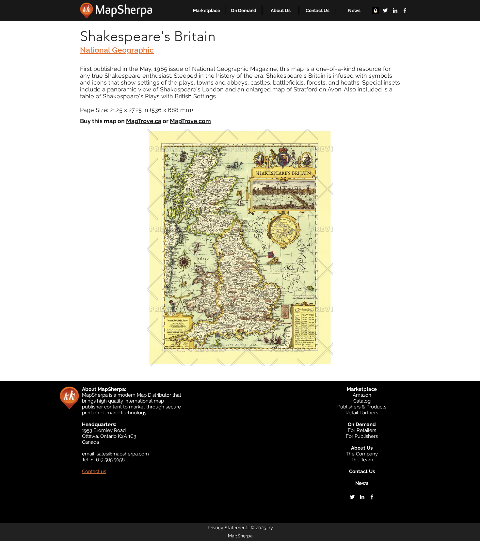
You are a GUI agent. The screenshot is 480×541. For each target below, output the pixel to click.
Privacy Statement (227, 527)
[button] (206, 10)
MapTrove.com (190, 121)
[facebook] (405, 10)
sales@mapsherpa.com (123, 454)
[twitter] (385, 10)
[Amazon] (375, 10)
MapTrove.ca (143, 121)
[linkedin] (395, 10)
